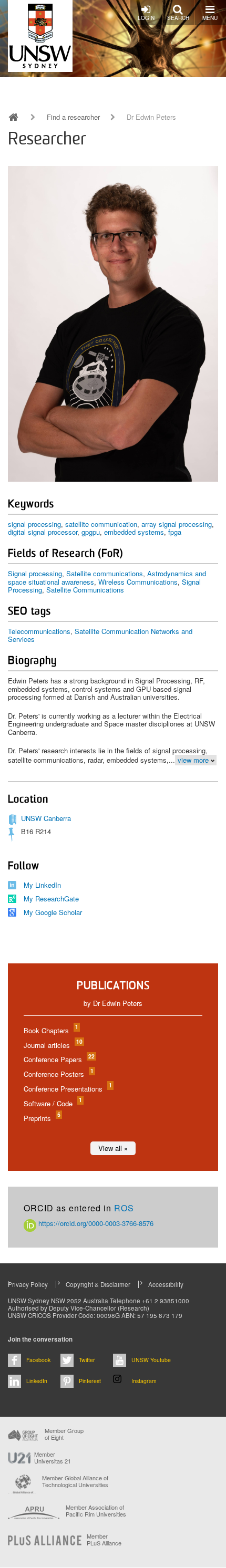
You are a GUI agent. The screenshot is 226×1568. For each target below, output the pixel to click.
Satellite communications (104, 573)
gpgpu (90, 532)
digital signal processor (42, 532)
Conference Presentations (67, 1089)
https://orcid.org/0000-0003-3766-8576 (94, 1223)
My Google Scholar (53, 912)
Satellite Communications (85, 590)
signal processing (34, 524)
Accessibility (165, 1284)
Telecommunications (39, 631)
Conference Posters (58, 1074)
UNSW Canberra (46, 818)
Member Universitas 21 (52, 1458)
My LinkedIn (42, 885)
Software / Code (52, 1103)
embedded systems (134, 532)
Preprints (41, 1118)
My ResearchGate (51, 899)
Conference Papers (59, 1059)
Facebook (38, 1360)
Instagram (144, 1381)
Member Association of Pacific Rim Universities (96, 1511)
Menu (210, 18)
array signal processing (176, 524)
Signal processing (35, 573)
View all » (113, 1148)
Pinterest (90, 1381)
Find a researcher (73, 117)
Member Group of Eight (64, 1434)
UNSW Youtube (151, 1360)
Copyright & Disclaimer (98, 1284)
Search (178, 18)
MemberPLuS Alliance (104, 1539)
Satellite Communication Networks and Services (100, 635)
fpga (174, 532)
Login (146, 18)
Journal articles (52, 1045)
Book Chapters (50, 1030)
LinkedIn (36, 1381)
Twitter (87, 1360)
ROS (124, 1208)
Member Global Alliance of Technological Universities (75, 1481)
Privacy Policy (28, 1284)
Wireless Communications (138, 582)
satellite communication (101, 524)
